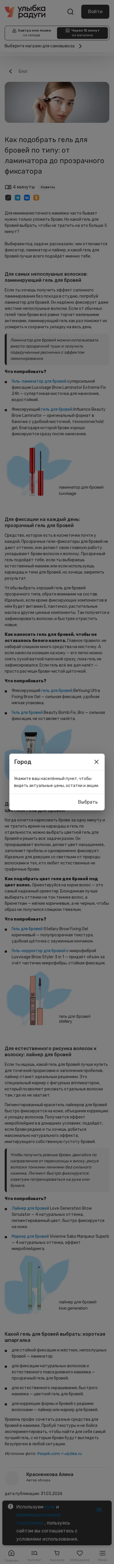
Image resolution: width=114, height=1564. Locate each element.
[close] (96, 762)
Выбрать (88, 802)
